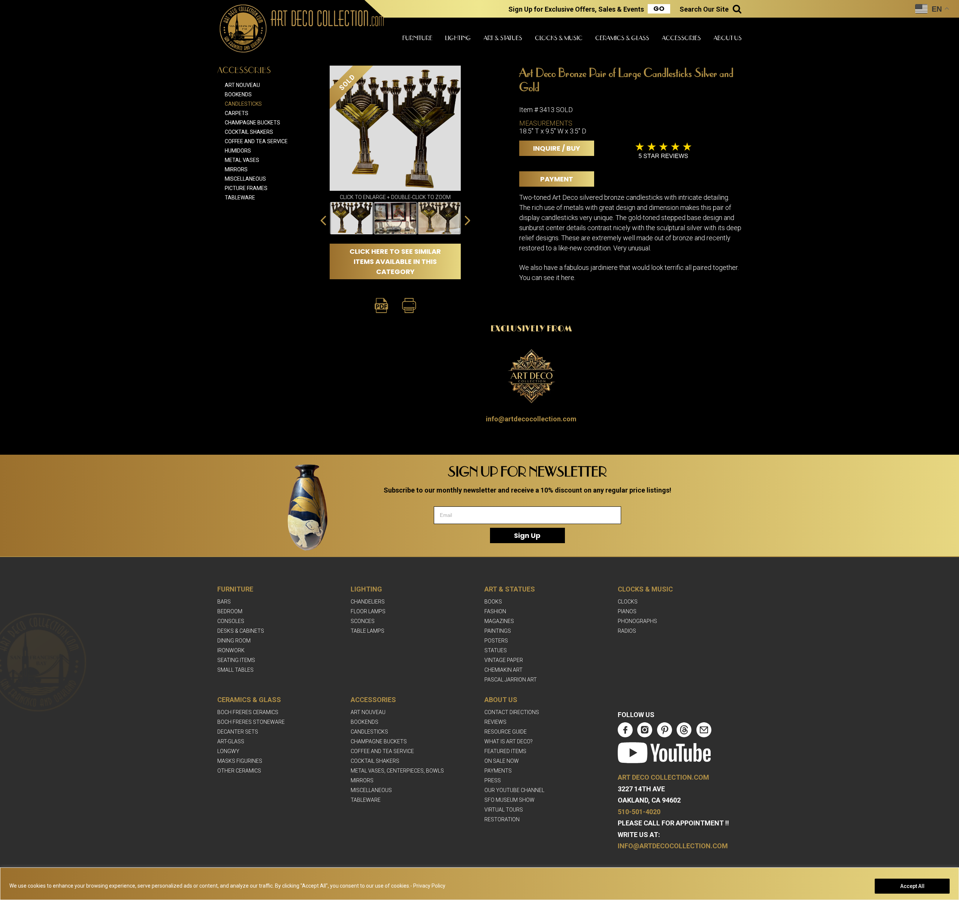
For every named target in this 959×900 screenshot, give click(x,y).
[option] (351, 218)
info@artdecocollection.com (531, 419)
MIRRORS (362, 780)
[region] (479, 883)
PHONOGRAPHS (637, 621)
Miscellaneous (245, 179)
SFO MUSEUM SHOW (509, 800)
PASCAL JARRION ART (510, 680)
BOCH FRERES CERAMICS (247, 712)
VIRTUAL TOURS (503, 810)
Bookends (238, 94)
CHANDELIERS (368, 602)
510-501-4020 (639, 812)
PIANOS (627, 611)
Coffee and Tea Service (256, 141)
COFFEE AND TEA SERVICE (382, 751)
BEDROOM (229, 611)
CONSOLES (230, 621)
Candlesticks (243, 104)
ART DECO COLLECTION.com (663, 777)
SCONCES (363, 621)
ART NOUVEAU (368, 712)
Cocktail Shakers (249, 132)
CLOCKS (628, 602)
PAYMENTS (498, 771)
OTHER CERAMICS (239, 771)
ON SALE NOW (501, 761)
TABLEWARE (366, 800)
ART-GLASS (230, 741)
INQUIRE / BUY (556, 148)
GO (659, 8)
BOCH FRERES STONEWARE (251, 722)
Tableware (240, 198)
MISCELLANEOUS (371, 790)
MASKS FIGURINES (239, 761)
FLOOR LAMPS (368, 611)
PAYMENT (556, 179)
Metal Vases (242, 160)
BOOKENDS (364, 722)
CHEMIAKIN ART (503, 670)
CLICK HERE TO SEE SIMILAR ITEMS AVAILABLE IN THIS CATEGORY (395, 261)
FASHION (495, 611)
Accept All (912, 886)
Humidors (238, 151)
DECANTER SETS (237, 732)
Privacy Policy (429, 886)
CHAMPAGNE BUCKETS (379, 741)
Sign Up (527, 535)
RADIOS (627, 631)
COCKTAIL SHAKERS (375, 761)
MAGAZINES (499, 621)
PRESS (492, 780)
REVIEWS (495, 722)
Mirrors (236, 169)
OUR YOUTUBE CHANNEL (514, 790)
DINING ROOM (234, 641)
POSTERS (496, 641)
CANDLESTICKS (369, 732)
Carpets (236, 113)
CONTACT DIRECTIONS (511, 712)
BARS (224, 602)
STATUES (495, 650)
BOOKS (493, 602)
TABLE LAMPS (367, 631)
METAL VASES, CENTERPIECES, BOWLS (397, 771)
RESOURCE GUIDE (505, 732)
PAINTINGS (497, 631)
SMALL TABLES (235, 670)
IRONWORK (231, 650)
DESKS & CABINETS (240, 631)
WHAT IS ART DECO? (508, 741)
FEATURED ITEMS (505, 751)
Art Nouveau (242, 85)
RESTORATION (502, 819)
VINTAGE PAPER (503, 660)
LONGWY (228, 751)
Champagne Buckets (252, 123)
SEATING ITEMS (236, 660)
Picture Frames (246, 188)
